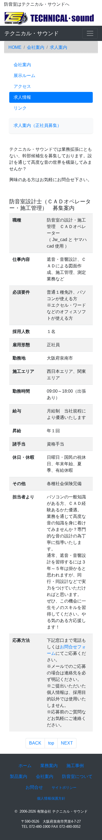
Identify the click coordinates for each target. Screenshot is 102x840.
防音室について (77, 776)
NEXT (67, 743)
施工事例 (75, 765)
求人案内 (58, 47)
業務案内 (49, 765)
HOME (14, 47)
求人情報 (22, 97)
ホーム (25, 765)
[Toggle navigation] (90, 33)
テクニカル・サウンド (31, 33)
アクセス (22, 86)
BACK (35, 743)
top (51, 743)
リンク (20, 108)
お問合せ (34, 787)
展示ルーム (24, 75)
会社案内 (35, 47)
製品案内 (18, 776)
